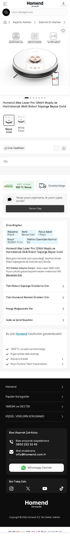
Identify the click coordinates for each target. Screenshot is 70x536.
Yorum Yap (35, 208)
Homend (11, 386)
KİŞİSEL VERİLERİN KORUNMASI (25, 416)
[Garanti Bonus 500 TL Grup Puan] (18, 186)
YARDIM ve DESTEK (18, 406)
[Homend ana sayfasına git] (36, 504)
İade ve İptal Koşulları (19, 320)
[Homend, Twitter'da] (28, 489)
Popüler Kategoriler (17, 396)
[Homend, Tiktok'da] (62, 489)
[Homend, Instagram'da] (11, 489)
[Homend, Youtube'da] (45, 489)
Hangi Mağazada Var (19, 308)
